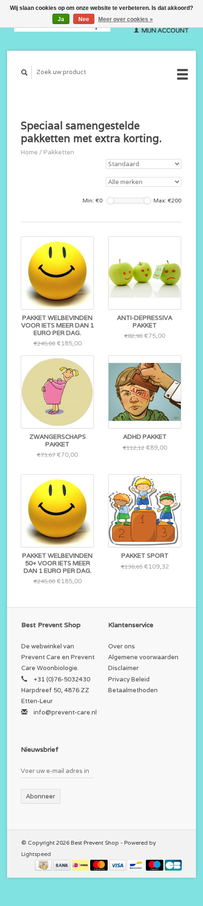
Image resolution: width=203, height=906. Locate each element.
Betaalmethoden (133, 690)
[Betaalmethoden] (44, 865)
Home (29, 152)
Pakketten (58, 152)
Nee (83, 19)
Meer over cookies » (125, 19)
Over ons (121, 646)
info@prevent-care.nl (65, 712)
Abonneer (40, 796)
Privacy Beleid (129, 679)
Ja (61, 19)
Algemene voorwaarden (143, 657)
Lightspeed (36, 853)
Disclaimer (123, 668)
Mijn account (164, 30)
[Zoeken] (24, 72)
